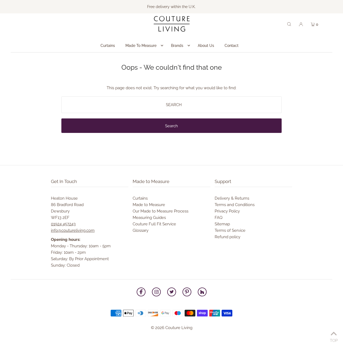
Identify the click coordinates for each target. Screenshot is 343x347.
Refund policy (227, 236)
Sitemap (222, 224)
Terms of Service (230, 230)
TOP (334, 340)
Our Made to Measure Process (160, 211)
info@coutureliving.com (73, 230)
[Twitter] (171, 293)
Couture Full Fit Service (154, 224)
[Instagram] (156, 293)
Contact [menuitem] (231, 45)
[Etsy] (202, 293)
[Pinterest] (186, 293)
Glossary (140, 230)
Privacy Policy (227, 211)
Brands (177, 45)
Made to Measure (149, 204)
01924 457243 (63, 224)
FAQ (218, 217)
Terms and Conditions (235, 204)
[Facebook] (141, 293)
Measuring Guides (149, 217)
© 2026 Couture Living (171, 327)
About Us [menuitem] (206, 45)
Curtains (140, 198)
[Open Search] (289, 24)
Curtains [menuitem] (107, 45)
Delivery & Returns (232, 198)
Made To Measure (140, 45)
